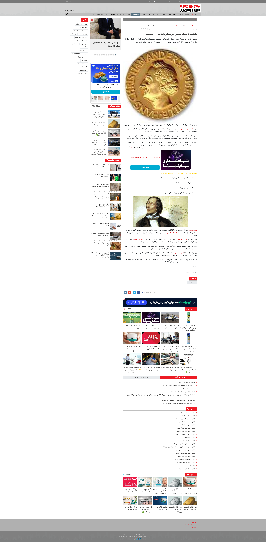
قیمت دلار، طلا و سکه (190, 525)
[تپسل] (131, 148)
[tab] (179, 377)
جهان (174, 14)
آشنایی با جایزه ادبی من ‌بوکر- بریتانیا (185, 413)
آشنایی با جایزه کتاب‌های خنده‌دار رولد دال (184, 463)
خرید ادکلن (73, 34)
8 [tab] (99, 54)
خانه (196, 14)
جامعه (163, 14)
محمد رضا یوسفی (181, 239)
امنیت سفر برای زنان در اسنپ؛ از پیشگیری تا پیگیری (100, 176)
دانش (143, 14)
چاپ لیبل (84, 54)
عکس (107, 14)
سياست (181, 14)
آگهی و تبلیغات (171, 2)
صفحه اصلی (194, 25)
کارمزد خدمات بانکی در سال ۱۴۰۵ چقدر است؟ (183, 392)
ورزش (128, 14)
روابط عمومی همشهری (152, 2)
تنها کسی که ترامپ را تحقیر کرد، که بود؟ (106, 44)
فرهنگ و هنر (135, 14)
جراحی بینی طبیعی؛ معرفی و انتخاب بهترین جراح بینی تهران (101, 205)
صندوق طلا (84, 60)
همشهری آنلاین (189, 8)
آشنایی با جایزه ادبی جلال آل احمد (186, 428)
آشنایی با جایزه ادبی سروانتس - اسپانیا (185, 450)
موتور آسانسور (83, 27)
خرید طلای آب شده (82, 41)
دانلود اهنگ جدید (82, 67)
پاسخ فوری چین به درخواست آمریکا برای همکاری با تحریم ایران (178, 400)
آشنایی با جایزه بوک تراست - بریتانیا (185, 434)
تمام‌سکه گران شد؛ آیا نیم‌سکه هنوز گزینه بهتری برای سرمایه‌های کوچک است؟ (100, 216)
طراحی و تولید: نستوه (132, 539)
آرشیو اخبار (188, 14)
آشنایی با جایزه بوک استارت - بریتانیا (185, 453)
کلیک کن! (106, 91)
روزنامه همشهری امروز (195, 2)
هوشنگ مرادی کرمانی (173, 232)
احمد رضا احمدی (138, 239)
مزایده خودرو (84, 44)
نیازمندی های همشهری (182, 2)
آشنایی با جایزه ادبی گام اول (187, 441)
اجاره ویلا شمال (83, 34)
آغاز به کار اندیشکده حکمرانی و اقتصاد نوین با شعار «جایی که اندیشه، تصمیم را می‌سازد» (101, 196)
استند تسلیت (74, 44)
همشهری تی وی (163, 2)
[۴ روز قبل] (115, 256)
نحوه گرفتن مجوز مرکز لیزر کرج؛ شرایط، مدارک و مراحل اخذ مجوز (100, 185)
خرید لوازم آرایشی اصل (81, 37)
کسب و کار (100, 14)
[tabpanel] (105, 34)
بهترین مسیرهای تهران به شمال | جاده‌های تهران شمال (100, 234)
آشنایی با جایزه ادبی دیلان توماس (186, 469)
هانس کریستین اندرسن (186, 129)
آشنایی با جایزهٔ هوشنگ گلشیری (187, 422)
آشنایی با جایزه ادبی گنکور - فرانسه (186, 431)
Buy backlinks (76, 54)
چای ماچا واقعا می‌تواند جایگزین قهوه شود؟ (100, 244)
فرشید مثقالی (193, 230)
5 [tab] (106, 54)
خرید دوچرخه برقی (82, 50)
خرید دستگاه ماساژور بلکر (80, 31)
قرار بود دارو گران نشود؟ (189, 389)
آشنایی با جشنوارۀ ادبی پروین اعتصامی (185, 419)
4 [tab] (108, 54)
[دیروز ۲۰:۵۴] (105, 28)
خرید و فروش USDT (81, 24)
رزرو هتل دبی (83, 70)
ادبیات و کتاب (179, 25)
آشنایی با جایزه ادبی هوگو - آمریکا (186, 456)
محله (153, 14)
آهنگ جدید (84, 47)
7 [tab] (101, 54)
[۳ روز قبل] (115, 207)
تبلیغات (194, 527)
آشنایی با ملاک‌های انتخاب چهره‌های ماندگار (183, 444)
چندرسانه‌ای (114, 14)
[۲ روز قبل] (115, 167)
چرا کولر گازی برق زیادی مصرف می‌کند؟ (101, 225)
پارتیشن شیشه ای (82, 64)
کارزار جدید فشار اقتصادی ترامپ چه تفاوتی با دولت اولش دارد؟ (178, 403)
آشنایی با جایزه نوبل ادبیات (188, 425)
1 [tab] (115, 54)
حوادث (93, 14)
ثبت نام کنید (145, 167)
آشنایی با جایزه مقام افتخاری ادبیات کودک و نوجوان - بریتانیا (179, 447)
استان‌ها (122, 14)
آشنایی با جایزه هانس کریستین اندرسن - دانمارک (171, 34)
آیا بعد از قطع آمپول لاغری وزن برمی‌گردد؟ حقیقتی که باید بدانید (100, 166)
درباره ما (194, 522)
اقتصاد (169, 14)
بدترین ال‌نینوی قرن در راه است (186, 19)
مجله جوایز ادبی (192, 283)
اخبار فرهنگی (187, 25)
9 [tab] (97, 54)
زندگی (148, 14)
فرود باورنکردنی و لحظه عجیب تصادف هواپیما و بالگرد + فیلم (179, 386)
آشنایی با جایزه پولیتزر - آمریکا (187, 416)
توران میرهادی (179, 253)
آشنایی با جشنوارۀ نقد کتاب (188, 438)
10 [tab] (95, 54)
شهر (158, 14)
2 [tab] (113, 54)
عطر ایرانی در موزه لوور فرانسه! (187, 382)
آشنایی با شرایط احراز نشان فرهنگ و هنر (184, 459)
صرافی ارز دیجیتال (82, 57)
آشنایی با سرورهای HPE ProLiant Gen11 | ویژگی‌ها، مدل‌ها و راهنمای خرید (100, 255)
